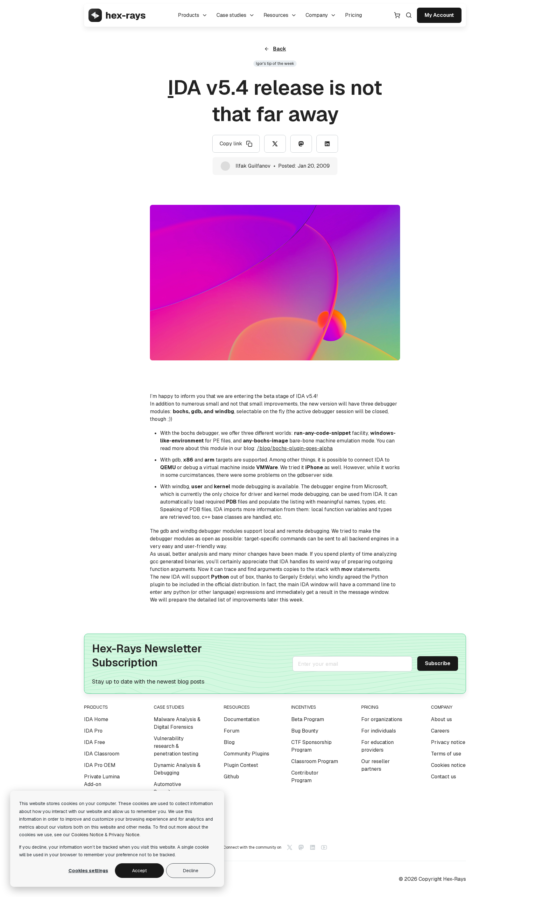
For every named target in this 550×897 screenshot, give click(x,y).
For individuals (378, 730)
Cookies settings (88, 870)
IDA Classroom (101, 753)
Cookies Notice (87, 835)
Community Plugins (246, 753)
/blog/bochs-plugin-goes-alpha (295, 448)
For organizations (381, 719)
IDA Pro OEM (100, 765)
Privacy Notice (124, 835)
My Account (439, 15)
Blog (229, 742)
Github (231, 776)
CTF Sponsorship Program (311, 746)
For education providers (377, 746)
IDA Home (96, 719)
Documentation (241, 719)
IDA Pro (93, 730)
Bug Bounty (304, 730)
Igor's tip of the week (275, 63)
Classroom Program (314, 761)
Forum (231, 730)
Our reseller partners (375, 765)
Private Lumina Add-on (102, 780)
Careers (440, 730)
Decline (190, 870)
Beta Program (307, 719)
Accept (139, 870)
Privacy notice (448, 742)
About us (441, 719)
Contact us (443, 776)
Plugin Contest (241, 765)
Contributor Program (305, 776)
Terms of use (446, 753)
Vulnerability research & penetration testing (176, 746)
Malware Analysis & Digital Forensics (177, 723)
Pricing (353, 15)
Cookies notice (448, 765)
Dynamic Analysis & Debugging (177, 769)
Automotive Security (167, 788)
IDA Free (94, 742)
